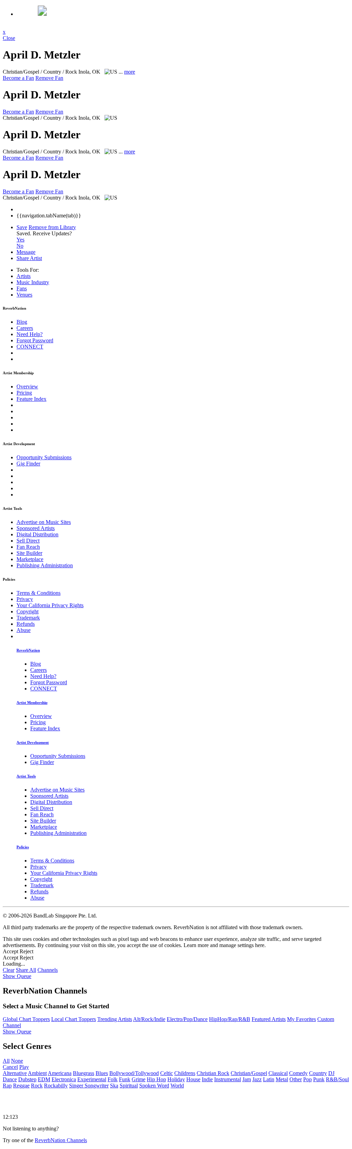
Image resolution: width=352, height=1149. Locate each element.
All (6, 1061)
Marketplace (29, 559)
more (129, 72)
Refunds (25, 624)
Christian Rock (213, 1073)
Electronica (64, 1079)
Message (25, 252)
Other (295, 1079)
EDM (44, 1079)
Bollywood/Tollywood (134, 1073)
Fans (21, 288)
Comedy (298, 1073)
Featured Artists (269, 1019)
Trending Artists (114, 1019)
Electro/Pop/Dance (187, 1019)
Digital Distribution (37, 534)
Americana (60, 1073)
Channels (47, 970)
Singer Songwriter (89, 1085)
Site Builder (29, 553)
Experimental (91, 1079)
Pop (307, 1079)
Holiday (176, 1079)
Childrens (184, 1073)
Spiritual (129, 1085)
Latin (268, 1079)
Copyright (27, 611)
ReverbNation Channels (61, 1140)
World (177, 1085)
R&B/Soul (337, 1079)
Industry (32, 282)
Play (24, 1067)
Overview (27, 386)
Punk (318, 1079)
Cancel (10, 1067)
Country (318, 1073)
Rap (7, 1085)
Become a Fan (18, 78)
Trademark (28, 618)
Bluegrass (83, 1073)
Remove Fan (49, 78)
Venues (24, 295)
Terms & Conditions (38, 593)
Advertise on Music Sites (43, 522)
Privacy (24, 599)
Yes (20, 240)
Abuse (23, 630)
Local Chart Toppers (73, 1019)
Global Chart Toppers (26, 1019)
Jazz (257, 1079)
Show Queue (17, 976)
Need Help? (29, 334)
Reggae (21, 1085)
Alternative (15, 1073)
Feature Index (31, 399)
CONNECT (29, 347)
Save (21, 227)
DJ (331, 1073)
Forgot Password (34, 340)
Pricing (24, 393)
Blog (21, 322)
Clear (8, 970)
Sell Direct (28, 541)
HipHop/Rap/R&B (229, 1019)
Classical (278, 1073)
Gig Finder (28, 463)
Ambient (37, 1073)
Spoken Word (154, 1085)
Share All (26, 970)
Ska (114, 1085)
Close (9, 38)
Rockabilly (56, 1085)
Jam (246, 1079)
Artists (23, 276)
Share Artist (29, 258)
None (17, 1061)
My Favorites (301, 1019)
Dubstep (27, 1079)
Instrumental (227, 1079)
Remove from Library (52, 227)
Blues (102, 1073)
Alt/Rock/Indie (149, 1019)
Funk (124, 1079)
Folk (113, 1079)
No (19, 246)
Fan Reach (28, 547)
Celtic (166, 1073)
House (193, 1079)
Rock (37, 1085)
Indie (207, 1079)
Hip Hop (156, 1079)
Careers (24, 328)
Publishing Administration (44, 565)
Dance (10, 1079)
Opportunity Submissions (44, 457)
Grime (138, 1079)
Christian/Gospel (249, 1073)
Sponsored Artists (35, 528)
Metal (282, 1079)
